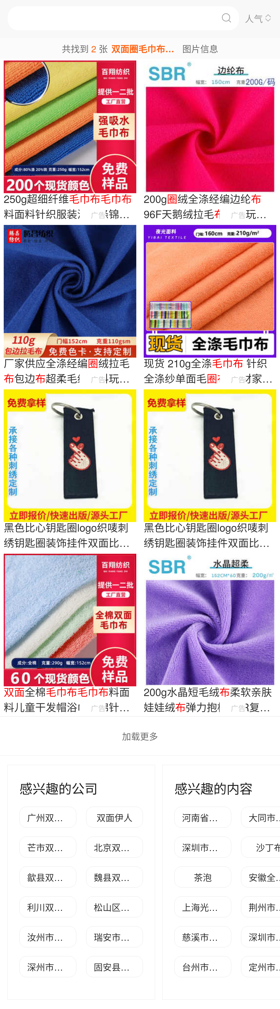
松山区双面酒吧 (125, 907)
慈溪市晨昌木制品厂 (222, 936)
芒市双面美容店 (58, 847)
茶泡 (203, 877)
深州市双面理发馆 (63, 966)
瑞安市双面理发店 (129, 936)
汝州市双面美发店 (63, 936)
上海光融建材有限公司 (227, 907)
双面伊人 (114, 817)
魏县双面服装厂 (125, 877)
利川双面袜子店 (58, 907)
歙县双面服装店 (58, 877)
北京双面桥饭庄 (125, 847)
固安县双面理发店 (129, 966)
